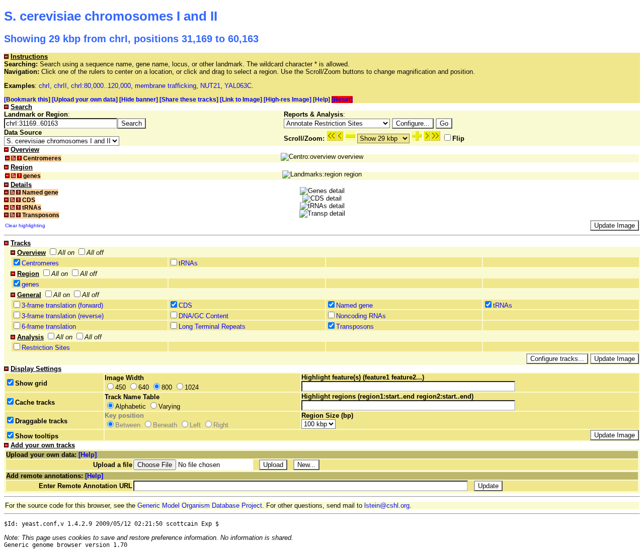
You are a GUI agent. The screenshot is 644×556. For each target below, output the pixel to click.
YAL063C (238, 85)
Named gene (354, 305)
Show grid (31, 383)
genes (30, 284)
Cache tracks (35, 402)
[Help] (321, 99)
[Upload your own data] (85, 99)
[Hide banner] (138, 99)
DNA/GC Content (203, 316)
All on (66, 252)
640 (143, 387)
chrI (44, 85)
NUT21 (210, 85)
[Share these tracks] (188, 99)
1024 (192, 387)
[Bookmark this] (27, 99)
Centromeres (40, 263)
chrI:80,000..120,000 (101, 85)
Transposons (355, 326)
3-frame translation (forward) (62, 305)
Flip (458, 138)
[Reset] (342, 99)
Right (220, 425)
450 (120, 387)
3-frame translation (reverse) (63, 316)
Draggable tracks (41, 421)
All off (95, 252)
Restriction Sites (46, 347)
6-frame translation (49, 326)
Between (127, 425)
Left (195, 425)
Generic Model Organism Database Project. (200, 505)
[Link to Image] (241, 99)
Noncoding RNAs (361, 316)
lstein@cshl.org (387, 505)
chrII (60, 85)
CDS (185, 305)
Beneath (165, 425)
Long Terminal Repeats (212, 326)
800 (167, 387)
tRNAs (188, 263)
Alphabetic (130, 406)
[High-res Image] (287, 99)
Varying (169, 406)
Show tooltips (36, 436)
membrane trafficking (165, 85)
